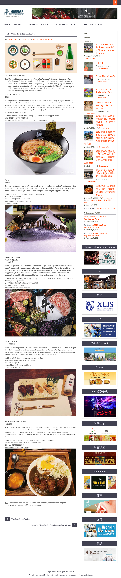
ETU (86, 24)
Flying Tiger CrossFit (105, 76)
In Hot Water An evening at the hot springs (104, 105)
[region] (74, 13)
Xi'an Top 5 (47, 39)
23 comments (91, 58)
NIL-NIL (99, 63)
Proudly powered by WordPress (42, 575)
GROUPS (45, 24)
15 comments (103, 68)
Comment (88, 42)
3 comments (102, 98)
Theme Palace (85, 575)
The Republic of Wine (20, 519)
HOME (7, 24)
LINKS (93, 24)
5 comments (102, 82)
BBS (100, 24)
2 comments (90, 114)
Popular (87, 34)
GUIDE (74, 24)
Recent (87, 38)
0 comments (104, 128)
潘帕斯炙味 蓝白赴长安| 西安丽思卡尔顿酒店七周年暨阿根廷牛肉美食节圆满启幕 (99, 157)
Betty (86, 217)
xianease (25, 39)
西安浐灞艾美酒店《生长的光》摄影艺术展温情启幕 (105, 173)
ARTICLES (17, 24)
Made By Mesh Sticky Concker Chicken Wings (51, 525)
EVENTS (31, 24)
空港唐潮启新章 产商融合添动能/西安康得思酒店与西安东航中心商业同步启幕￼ (99, 138)
